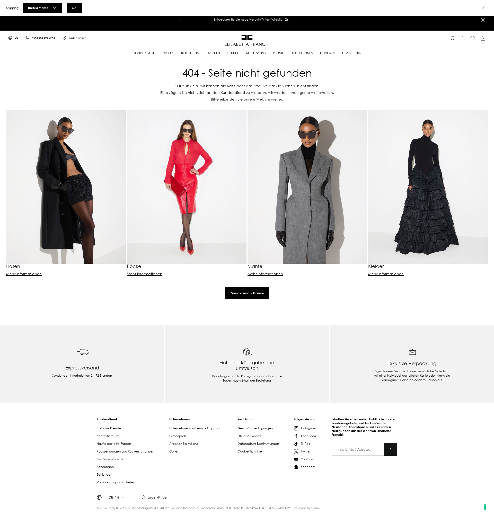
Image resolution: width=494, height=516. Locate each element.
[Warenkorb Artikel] (483, 38)
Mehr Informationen (24, 273)
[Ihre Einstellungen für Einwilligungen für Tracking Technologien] (485, 507)
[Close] (483, 8)
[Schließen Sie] (483, 20)
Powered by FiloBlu (306, 508)
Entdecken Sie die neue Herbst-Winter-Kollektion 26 (247, 19)
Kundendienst (233, 92)
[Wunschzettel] (472, 38)
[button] (247, 19)
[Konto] (463, 38)
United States (38, 8)
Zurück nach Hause (247, 293)
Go (74, 8)
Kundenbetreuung (43, 38)
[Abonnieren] (390, 449)
